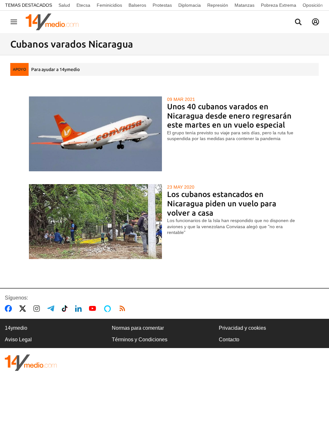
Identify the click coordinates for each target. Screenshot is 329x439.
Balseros (137, 5)
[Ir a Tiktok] (66, 308)
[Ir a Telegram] (52, 308)
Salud (64, 5)
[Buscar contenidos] (298, 22)
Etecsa (83, 5)
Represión (217, 5)
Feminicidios (109, 5)
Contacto (229, 339)
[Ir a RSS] (124, 308)
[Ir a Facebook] (9, 308)
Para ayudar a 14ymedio (55, 69)
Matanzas (244, 5)
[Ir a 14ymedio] (54, 21)
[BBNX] (31, 362)
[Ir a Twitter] (24, 308)
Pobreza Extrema (278, 5)
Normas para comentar (138, 328)
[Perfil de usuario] (315, 22)
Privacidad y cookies (242, 328)
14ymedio (16, 328)
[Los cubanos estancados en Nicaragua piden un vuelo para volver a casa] (95, 221)
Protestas (162, 5)
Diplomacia (189, 5)
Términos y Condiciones (139, 339)
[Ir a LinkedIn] (79, 308)
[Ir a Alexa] (108, 308)
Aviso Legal (18, 339)
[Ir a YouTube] (94, 308)
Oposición (313, 5)
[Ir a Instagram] (37, 308)
